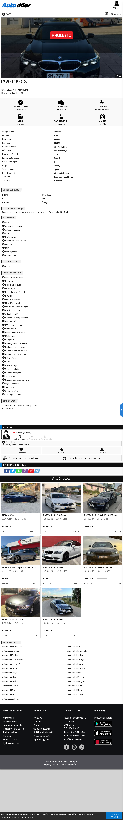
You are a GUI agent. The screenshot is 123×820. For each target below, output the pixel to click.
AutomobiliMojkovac (77, 668)
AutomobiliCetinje (76, 655)
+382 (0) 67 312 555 (74, 732)
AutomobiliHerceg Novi (12, 663)
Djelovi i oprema (11, 743)
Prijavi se (37, 718)
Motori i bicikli (10, 721)
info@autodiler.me (73, 739)
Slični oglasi (63, 478)
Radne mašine (10, 732)
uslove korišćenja (8, 817)
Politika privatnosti (43, 732)
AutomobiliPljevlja (76, 677)
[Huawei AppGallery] (103, 742)
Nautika (7, 736)
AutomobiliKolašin (76, 663)
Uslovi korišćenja (41, 728)
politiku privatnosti (26, 817)
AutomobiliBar (74, 646)
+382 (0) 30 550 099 (74, 735)
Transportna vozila (12, 725)
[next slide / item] (120, 47)
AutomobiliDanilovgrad (12, 659)
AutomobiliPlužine (10, 681)
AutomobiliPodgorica (77, 681)
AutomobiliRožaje (10, 685)
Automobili (8, 718)
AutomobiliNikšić (9, 672)
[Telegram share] (37, 471)
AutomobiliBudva (10, 655)
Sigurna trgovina (41, 739)
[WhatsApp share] (18, 471)
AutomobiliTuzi (9, 690)
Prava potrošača (41, 736)
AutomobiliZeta (9, 694)
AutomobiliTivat (75, 685)
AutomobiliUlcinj (75, 690)
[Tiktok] (81, 747)
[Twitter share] (12, 471)
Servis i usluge (10, 739)
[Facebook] (66, 747)
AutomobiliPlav (9, 677)
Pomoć (37, 725)
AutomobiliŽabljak (10, 698)
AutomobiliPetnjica (76, 672)
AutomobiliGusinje (76, 659)
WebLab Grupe (70, 761)
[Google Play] (103, 724)
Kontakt (37, 721)
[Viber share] (25, 471)
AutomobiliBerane (10, 650)
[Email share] (31, 471)
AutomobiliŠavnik (75, 694)
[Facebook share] (6, 471)
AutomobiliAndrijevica (12, 646)
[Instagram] (74, 747)
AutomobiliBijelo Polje (77, 650)
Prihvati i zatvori (114, 815)
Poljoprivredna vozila (13, 728)
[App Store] (103, 733)
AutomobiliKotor (9, 668)
